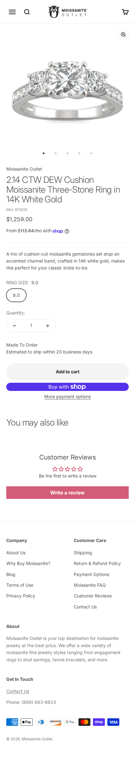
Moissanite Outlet (24, 169)
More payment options (67, 396)
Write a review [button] (67, 492)
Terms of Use (19, 585)
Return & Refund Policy (97, 563)
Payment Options (91, 574)
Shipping (83, 552)
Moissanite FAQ (90, 585)
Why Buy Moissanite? (28, 563)
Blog (10, 574)
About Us (15, 552)
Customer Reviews (93, 595)
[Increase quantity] (48, 325)
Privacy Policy (20, 595)
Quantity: (15, 312)
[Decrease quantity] (14, 325)
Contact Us (85, 606)
